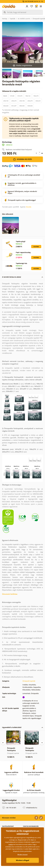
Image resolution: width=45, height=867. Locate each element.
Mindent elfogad (22, 860)
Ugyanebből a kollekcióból (11, 727)
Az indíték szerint (24, 19)
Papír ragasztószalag (23, 252)
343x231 (38, 101)
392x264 (5, 106)
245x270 (13, 101)
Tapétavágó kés (21, 263)
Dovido (28, 207)
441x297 (13, 106)
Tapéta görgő (20, 241)
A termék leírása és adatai (11, 277)
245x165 (5, 101)
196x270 (35, 96)
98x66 (5, 96)
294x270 (30, 101)
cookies (10, 844)
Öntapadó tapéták (28, 681)
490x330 (21, 106)
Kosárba (36, 246)
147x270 (19, 96)
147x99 (12, 96)
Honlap (4, 19)
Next (40, 45)
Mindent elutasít (22, 854)
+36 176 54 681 (10, 808)
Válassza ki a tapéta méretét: (14, 91)
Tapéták (12, 19)
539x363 (30, 106)
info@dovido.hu (31, 808)
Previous (3, 743)
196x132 (27, 96)
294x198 (21, 101)
